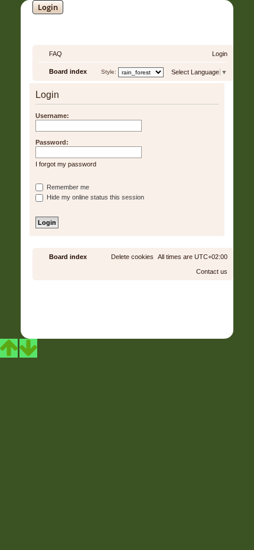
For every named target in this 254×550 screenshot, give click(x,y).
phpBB (95, 304)
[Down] (28, 348)
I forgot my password (65, 164)
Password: (52, 142)
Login (48, 7)
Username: (52, 115)
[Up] (9, 348)
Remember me (67, 187)
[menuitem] (50, 54)
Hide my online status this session (94, 197)
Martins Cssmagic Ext (158, 313)
